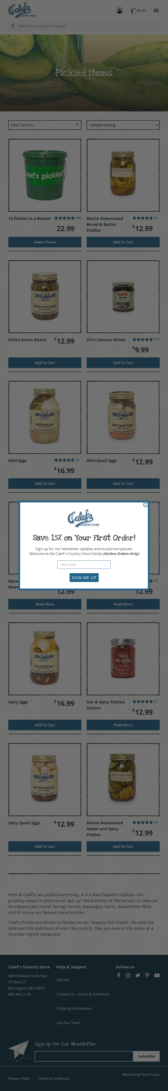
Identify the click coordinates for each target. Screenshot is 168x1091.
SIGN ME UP (84, 577)
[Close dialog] (146, 504)
